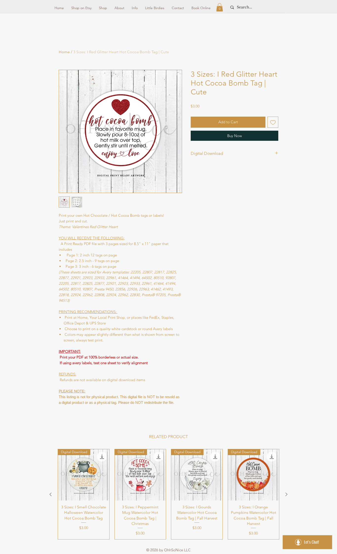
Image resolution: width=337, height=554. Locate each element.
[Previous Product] (51, 494)
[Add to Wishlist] (273, 122)
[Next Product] (286, 494)
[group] (168, 494)
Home (64, 52)
